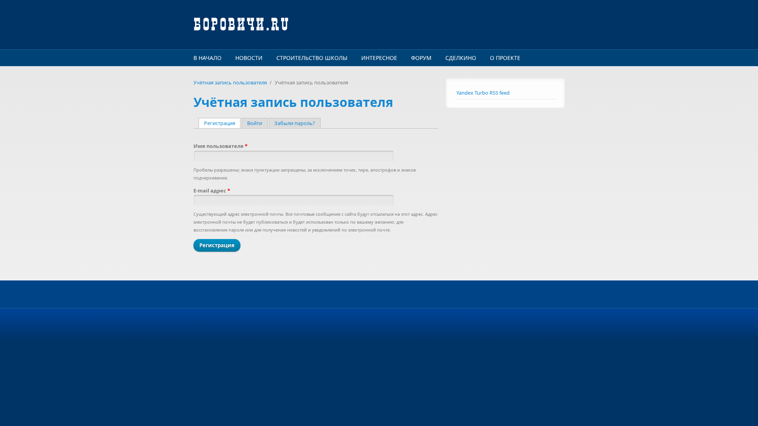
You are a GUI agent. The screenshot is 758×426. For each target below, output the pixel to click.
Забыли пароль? (294, 123)
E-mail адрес (211, 190)
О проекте (505, 58)
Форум (421, 58)
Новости (249, 58)
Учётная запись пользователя (230, 82)
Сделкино (460, 58)
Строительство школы (311, 58)
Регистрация (222, 123)
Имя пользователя (220, 145)
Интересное (379, 58)
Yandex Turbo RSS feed (483, 92)
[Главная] (315, 25)
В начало (207, 58)
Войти (254, 123)
